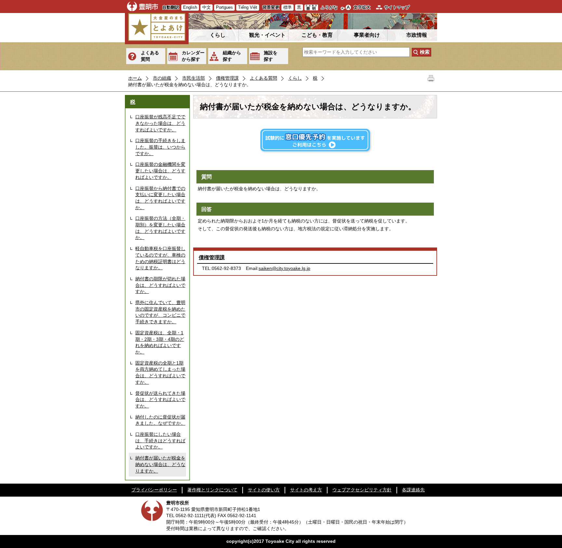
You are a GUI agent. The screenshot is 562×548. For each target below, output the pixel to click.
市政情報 (416, 35)
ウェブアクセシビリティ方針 (362, 489)
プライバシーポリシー (154, 489)
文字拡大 (362, 7)
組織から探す (232, 56)
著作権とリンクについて (212, 489)
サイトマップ (396, 7)
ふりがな (329, 7)
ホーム (135, 78)
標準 (287, 7)
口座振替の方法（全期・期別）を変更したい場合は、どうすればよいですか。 (160, 228)
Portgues (224, 7)
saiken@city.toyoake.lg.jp (284, 268)
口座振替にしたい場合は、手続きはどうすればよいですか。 (160, 440)
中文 (206, 7)
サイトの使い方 (264, 489)
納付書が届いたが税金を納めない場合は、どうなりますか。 (160, 464)
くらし (217, 35)
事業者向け (367, 35)
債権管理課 (227, 78)
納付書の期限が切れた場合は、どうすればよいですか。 (160, 285)
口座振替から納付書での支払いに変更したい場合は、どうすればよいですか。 (160, 198)
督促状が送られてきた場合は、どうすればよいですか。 (160, 399)
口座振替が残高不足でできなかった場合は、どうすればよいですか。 (160, 123)
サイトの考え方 (306, 489)
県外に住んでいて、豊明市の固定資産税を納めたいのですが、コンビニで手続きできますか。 (160, 312)
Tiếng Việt (247, 7)
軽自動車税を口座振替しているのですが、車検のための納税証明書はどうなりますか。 (160, 258)
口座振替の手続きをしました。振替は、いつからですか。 (160, 147)
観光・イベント (267, 35)
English (190, 7)
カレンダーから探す (193, 56)
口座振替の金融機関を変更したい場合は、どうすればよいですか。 (160, 171)
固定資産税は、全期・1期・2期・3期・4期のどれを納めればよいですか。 (159, 342)
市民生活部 (193, 78)
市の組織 (162, 78)
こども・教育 (317, 35)
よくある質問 (150, 56)
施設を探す (270, 56)
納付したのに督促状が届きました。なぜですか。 (160, 420)
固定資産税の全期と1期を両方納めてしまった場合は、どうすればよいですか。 (160, 372)
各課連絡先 (413, 489)
